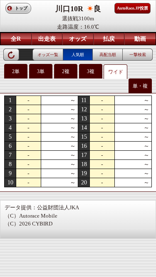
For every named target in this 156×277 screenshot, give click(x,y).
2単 (16, 71)
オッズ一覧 (47, 54)
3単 (41, 71)
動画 (140, 39)
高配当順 (107, 54)
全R (16, 39)
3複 (90, 71)
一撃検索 (137, 54)
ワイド (115, 72)
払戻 (109, 39)
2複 (65, 71)
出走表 (47, 39)
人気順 (78, 54)
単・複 (140, 86)
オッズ (78, 39)
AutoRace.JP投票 (132, 8)
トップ (21, 8)
